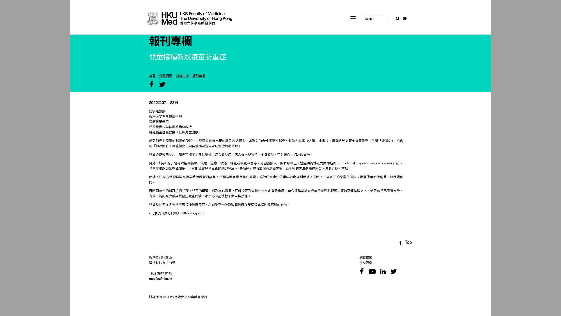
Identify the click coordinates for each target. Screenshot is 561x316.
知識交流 (182, 76)
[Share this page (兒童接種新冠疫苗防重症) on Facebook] (151, 85)
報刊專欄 (199, 76)
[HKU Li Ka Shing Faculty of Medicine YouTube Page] (371, 272)
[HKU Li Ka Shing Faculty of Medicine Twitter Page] (392, 272)
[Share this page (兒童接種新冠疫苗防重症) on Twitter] (161, 85)
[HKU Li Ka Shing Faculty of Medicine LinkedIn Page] (382, 272)
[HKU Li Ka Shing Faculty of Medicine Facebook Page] (361, 272)
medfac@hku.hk (160, 279)
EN (405, 19)
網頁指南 (366, 258)
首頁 (152, 76)
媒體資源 (165, 76)
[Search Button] (395, 17)
